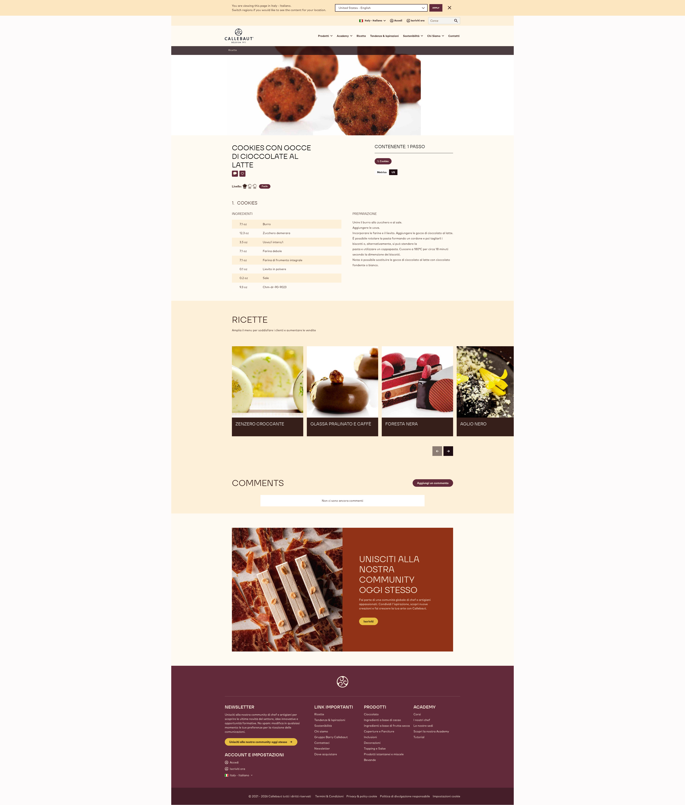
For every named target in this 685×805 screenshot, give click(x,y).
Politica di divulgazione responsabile (405, 796)
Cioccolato (371, 714)
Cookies (384, 161)
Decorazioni (372, 743)
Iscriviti (369, 621)
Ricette (361, 36)
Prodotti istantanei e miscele (384, 754)
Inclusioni (370, 737)
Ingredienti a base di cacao (382, 720)
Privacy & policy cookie (361, 796)
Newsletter (322, 748)
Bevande (370, 760)
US (393, 172)
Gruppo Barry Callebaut (331, 737)
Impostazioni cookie (446, 796)
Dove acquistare (325, 754)
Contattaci (321, 743)
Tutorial (418, 737)
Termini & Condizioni (329, 796)
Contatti (454, 36)
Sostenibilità (323, 725)
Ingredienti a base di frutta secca (387, 725)
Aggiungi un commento (433, 483)
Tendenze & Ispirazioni (384, 36)
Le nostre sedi (423, 725)
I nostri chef (421, 720)
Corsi (417, 714)
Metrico (382, 172)
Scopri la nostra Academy (431, 731)
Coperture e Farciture (379, 731)
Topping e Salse (375, 748)
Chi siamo (321, 731)
